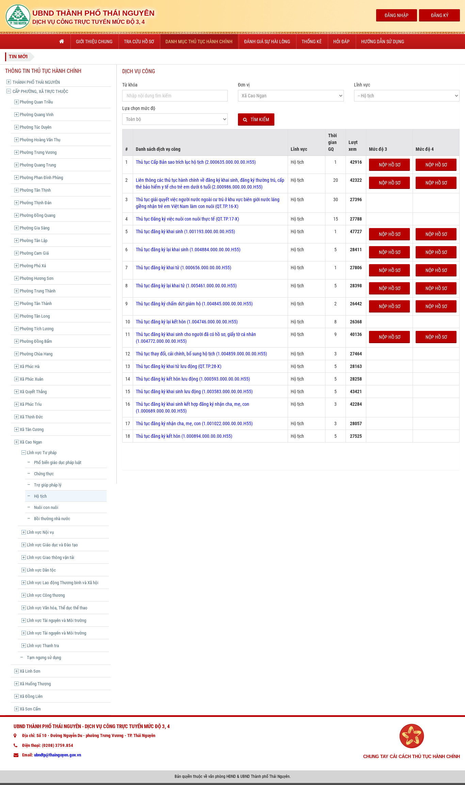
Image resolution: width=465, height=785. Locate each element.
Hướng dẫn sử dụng (382, 41)
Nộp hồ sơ (389, 164)
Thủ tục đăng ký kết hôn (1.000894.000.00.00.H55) (184, 436)
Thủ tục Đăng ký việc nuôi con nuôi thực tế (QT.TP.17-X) (187, 219)
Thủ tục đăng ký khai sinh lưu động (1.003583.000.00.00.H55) (194, 391)
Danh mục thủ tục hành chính (199, 41)
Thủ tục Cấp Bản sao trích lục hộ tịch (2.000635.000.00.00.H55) (196, 162)
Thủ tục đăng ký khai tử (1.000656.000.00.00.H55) (183, 267)
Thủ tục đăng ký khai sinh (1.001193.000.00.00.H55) (185, 231)
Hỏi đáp (341, 41)
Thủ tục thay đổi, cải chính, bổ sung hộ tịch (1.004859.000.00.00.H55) (201, 353)
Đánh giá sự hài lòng (267, 41)
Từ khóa (130, 84)
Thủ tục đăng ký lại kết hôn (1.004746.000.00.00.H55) (187, 321)
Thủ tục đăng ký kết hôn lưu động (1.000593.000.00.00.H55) (193, 379)
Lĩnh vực (362, 84)
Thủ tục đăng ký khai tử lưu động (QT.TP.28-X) (178, 366)
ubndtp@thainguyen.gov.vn (57, 754)
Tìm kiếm (260, 119)
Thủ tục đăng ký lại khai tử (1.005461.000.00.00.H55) (186, 285)
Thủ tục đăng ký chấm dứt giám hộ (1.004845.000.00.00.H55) (194, 303)
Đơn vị (244, 84)
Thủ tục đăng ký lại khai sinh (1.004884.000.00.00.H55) (188, 249)
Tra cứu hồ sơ (139, 41)
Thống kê (312, 41)
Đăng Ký (439, 15)
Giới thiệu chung (94, 41)
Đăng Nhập (396, 15)
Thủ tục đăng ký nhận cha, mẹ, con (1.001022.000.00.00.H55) (194, 423)
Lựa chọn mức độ (138, 108)
